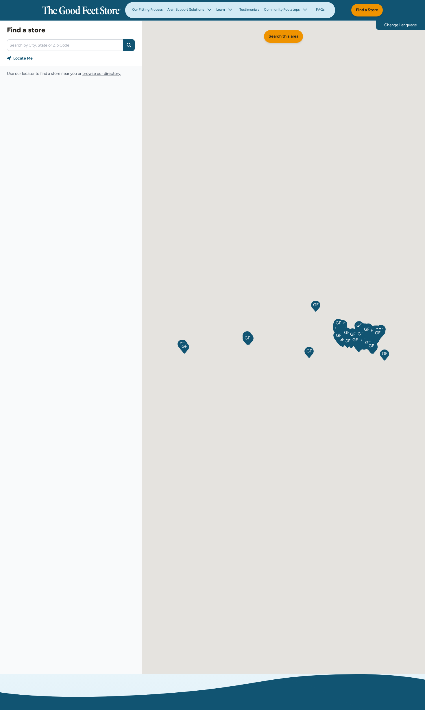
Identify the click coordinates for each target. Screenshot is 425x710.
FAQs (320, 10)
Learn (220, 10)
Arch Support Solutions (185, 10)
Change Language (400, 25)
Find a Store (367, 10)
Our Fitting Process (147, 10)
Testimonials (249, 10)
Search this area (283, 36)
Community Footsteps (282, 10)
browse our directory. (101, 73)
